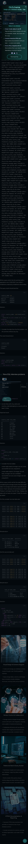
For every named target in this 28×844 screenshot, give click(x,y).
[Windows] (12, 53)
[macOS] (14, 53)
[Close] (25, 6)
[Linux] (17, 53)
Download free (14, 56)
